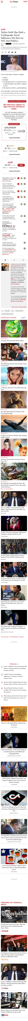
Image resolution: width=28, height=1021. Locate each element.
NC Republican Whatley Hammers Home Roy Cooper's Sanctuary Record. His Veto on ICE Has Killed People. (14, 838)
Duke (3, 43)
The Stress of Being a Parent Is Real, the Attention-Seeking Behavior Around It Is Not (14, 809)
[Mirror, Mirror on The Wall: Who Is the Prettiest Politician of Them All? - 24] (14, 1000)
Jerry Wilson (14, 727)
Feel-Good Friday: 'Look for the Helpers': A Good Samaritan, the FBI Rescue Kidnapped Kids (13, 628)
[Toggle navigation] (2, 1)
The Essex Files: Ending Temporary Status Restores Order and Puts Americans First (12, 556)
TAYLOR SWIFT (19, 311)
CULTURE (7, 311)
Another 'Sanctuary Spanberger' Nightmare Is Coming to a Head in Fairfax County (13, 533)
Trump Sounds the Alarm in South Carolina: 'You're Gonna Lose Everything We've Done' (13, 579)
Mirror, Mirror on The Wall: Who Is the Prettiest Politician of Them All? (13, 1011)
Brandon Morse (14, 813)
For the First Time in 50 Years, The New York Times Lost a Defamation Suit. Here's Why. (13, 926)
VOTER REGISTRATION (7, 314)
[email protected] (15, 284)
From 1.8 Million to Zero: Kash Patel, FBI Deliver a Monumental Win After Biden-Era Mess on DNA (13, 509)
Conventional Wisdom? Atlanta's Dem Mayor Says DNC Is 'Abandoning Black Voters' (14, 867)
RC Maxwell (14, 784)
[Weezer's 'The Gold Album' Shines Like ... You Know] (14, 714)
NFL (13, 311)
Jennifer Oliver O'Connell (7, 632)
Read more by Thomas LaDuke (19, 306)
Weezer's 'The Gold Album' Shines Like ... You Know (14, 724)
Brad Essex (3, 559)
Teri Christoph (4, 536)
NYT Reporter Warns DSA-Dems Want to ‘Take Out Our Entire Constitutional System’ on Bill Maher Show (14, 955)
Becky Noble (4, 607)
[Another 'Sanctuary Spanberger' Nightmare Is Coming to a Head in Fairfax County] (14, 523)
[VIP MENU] (25, 1)
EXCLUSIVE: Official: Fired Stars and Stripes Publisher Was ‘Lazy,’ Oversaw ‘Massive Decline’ (14, 780)
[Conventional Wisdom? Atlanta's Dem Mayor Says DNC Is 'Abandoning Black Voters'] (14, 856)
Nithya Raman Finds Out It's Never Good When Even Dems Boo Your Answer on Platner (12, 603)
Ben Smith (3, 513)
